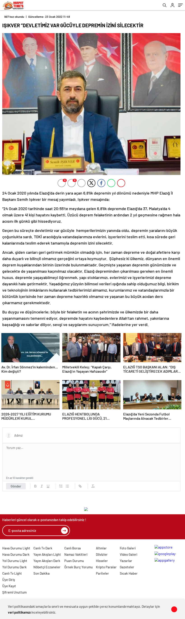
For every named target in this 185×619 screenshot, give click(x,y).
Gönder (16, 486)
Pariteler (102, 573)
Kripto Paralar (106, 567)
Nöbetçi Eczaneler (46, 567)
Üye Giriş (8, 580)
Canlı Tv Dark (42, 548)
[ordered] (61, 486)
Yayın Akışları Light (47, 554)
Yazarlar (126, 561)
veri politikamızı (19, 612)
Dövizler (102, 554)
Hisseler (102, 561)
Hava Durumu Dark (16, 554)
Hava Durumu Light (16, 548)
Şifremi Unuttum (14, 592)
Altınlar (101, 548)
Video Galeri (128, 554)
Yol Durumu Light (14, 561)
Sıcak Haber (129, 573)
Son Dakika (41, 573)
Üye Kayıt (9, 586)
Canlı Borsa (72, 548)
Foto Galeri (128, 548)
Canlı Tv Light (12, 573)
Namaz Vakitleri (75, 554)
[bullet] (67, 486)
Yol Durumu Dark (14, 567)
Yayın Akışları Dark (46, 561)
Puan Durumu (74, 561)
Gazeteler (127, 567)
